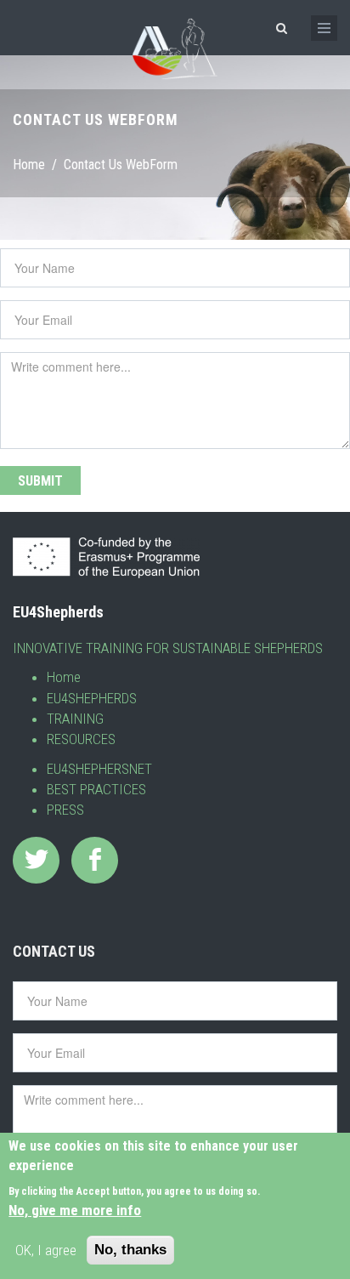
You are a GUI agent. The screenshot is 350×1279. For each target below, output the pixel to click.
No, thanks (130, 1250)
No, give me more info (74, 1210)
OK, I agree (45, 1250)
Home (29, 164)
